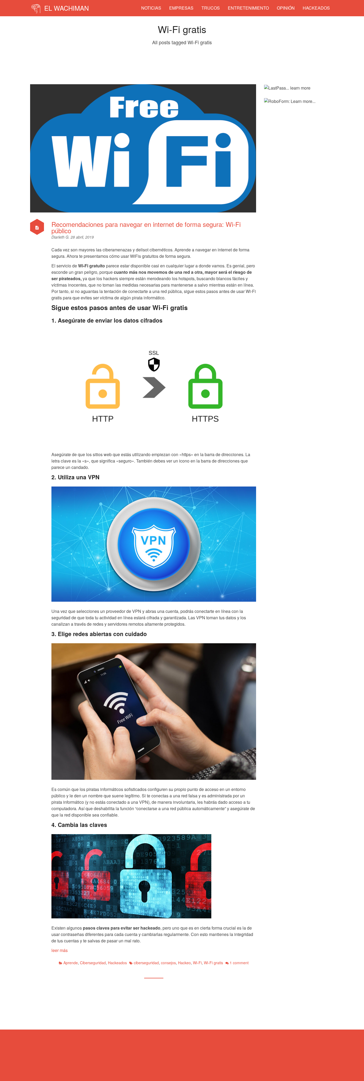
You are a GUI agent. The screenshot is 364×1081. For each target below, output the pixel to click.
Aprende (70, 962)
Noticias (151, 8)
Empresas (181, 8)
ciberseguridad (146, 962)
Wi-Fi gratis (213, 962)
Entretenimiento (248, 8)
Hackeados (316, 8)
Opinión (286, 8)
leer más (59, 950)
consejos (168, 962)
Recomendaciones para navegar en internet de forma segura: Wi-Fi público (146, 227)
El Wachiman (65, 8)
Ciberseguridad (93, 962)
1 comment (239, 962)
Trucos (210, 8)
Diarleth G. (61, 237)
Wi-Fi (197, 962)
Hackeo (184, 962)
